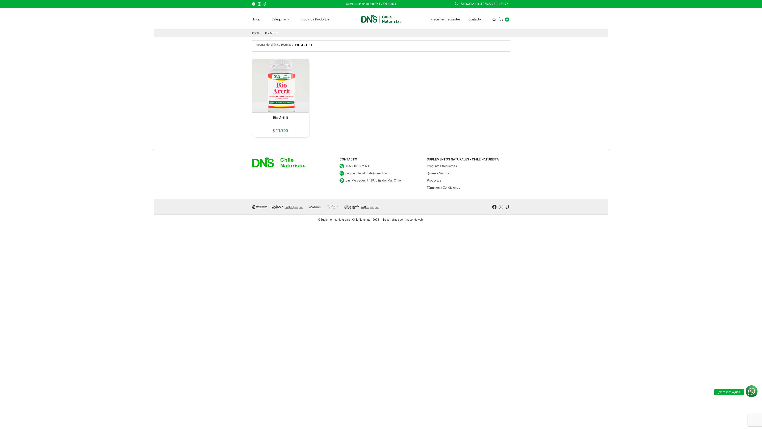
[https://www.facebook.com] (253, 4)
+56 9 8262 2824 (357, 166)
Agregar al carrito (279, 85)
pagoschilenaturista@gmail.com (367, 173)
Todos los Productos (314, 19)
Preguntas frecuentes (445, 19)
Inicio (257, 19)
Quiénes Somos (438, 173)
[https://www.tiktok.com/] (265, 4)
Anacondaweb (414, 219)
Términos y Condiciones (443, 187)
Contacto (475, 19)
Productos (434, 180)
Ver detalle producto (280, 98)
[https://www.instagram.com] (259, 4)
